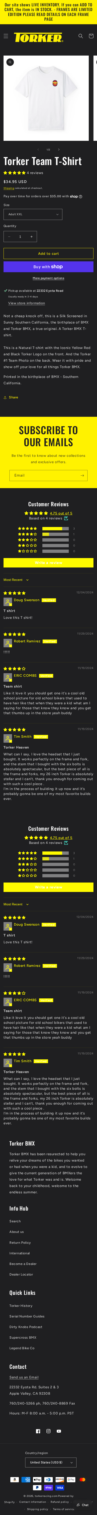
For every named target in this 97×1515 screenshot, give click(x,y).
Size (7, 205)
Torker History (20, 1306)
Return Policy (20, 1243)
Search (15, 1221)
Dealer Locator (21, 1274)
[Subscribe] (82, 475)
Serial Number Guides (27, 1316)
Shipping (9, 188)
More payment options (48, 278)
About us (16, 1232)
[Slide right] (59, 149)
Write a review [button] (48, 562)
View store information (26, 303)
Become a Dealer (23, 1264)
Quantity (10, 226)
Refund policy (60, 1501)
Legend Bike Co (21, 1348)
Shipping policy (37, 1509)
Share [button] (13, 397)
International (19, 1253)
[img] (15, 593)
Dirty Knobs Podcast (25, 1327)
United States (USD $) (46, 1462)
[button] (6, 36)
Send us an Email (24, 1377)
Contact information (32, 1501)
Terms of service (64, 1509)
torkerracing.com (46, 1496)
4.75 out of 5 (61, 513)
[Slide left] (38, 149)
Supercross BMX (22, 1338)
